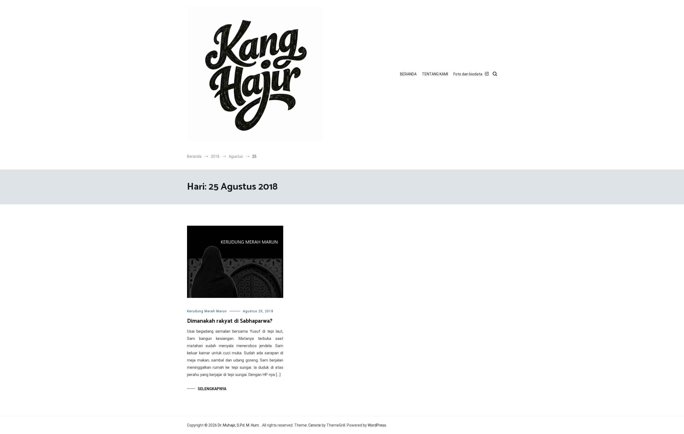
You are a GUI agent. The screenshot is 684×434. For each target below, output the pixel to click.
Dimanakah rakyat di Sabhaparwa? (229, 321)
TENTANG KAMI (435, 74)
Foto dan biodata (467, 74)
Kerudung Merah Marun (207, 311)
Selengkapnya (212, 389)
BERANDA (408, 74)
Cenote (314, 425)
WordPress (377, 425)
